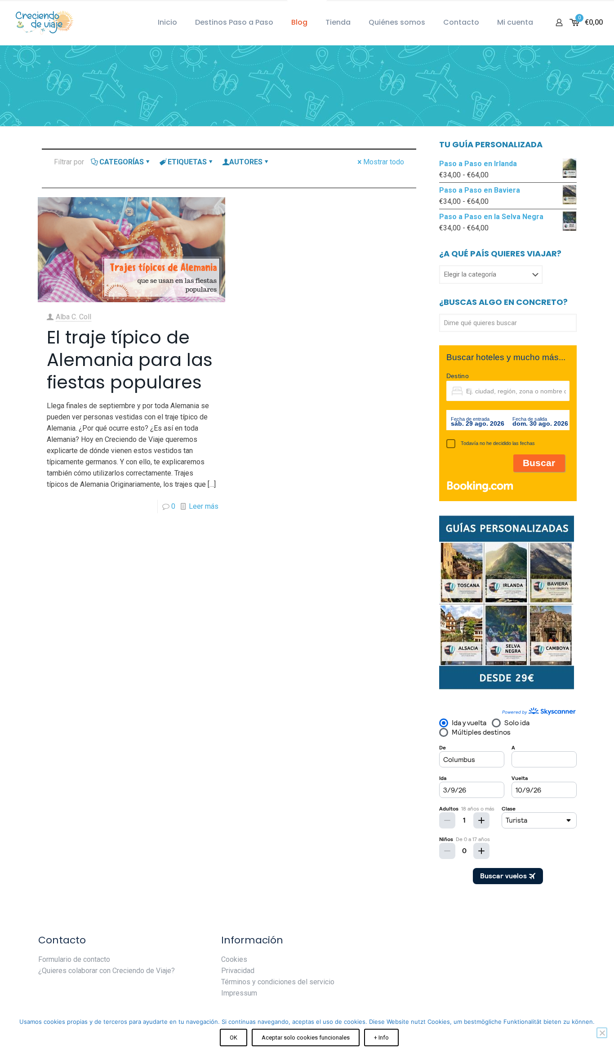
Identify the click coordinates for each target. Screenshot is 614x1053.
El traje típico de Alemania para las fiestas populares (130, 360)
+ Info (381, 1037)
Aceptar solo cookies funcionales (306, 1037)
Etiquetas (187, 162)
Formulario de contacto (74, 959)
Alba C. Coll (73, 317)
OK (233, 1037)
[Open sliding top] (307, 10)
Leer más (203, 506)
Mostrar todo (383, 162)
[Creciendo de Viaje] (42, 22)
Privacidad (237, 970)
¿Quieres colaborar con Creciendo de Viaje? (106, 970)
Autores (246, 162)
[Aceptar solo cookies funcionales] (601, 1032)
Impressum (239, 993)
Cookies (234, 959)
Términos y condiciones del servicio (277, 982)
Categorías (121, 162)
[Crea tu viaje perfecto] (506, 687)
